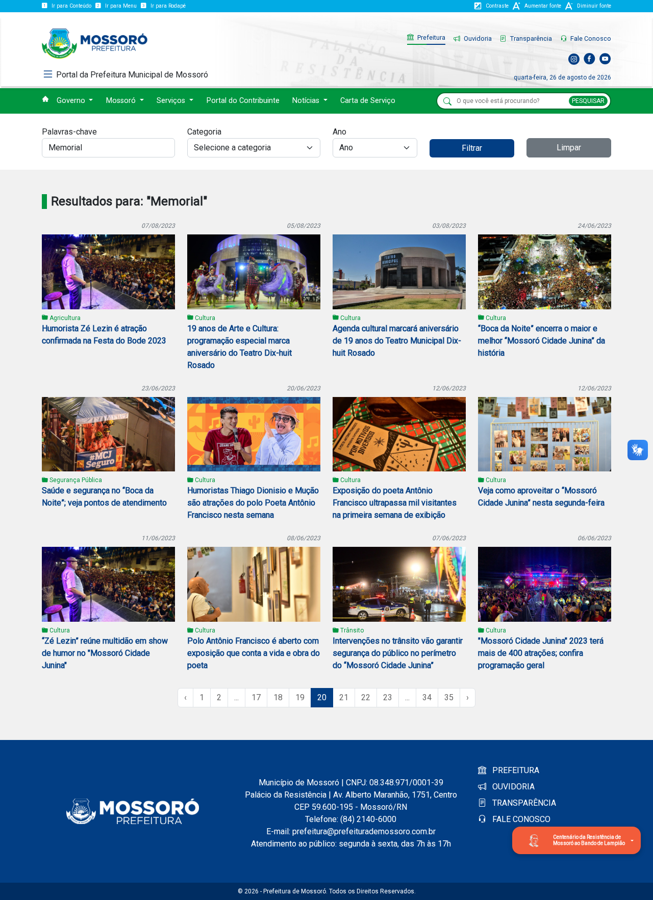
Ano (339, 132)
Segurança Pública (75, 480)
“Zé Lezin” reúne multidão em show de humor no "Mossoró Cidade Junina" (105, 653)
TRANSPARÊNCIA (523, 803)
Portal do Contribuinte (243, 100)
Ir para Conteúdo (71, 6)
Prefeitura (430, 37)
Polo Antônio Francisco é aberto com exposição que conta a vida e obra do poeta (253, 653)
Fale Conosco (590, 38)
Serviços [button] (172, 100)
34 (427, 697)
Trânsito (351, 630)
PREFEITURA (514, 770)
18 (278, 697)
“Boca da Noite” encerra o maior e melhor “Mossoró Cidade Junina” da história (541, 341)
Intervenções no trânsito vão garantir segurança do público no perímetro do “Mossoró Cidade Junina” (398, 653)
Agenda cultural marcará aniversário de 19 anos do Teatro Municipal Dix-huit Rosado (397, 341)
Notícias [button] (306, 100)
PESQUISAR (588, 100)
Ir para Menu (121, 6)
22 (365, 697)
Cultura (204, 318)
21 (343, 697)
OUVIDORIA (512, 786)
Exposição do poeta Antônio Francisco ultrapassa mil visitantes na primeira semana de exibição (395, 503)
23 (387, 697)
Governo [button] (72, 100)
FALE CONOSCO (520, 819)
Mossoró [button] (122, 100)
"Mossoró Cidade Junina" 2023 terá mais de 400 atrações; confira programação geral (541, 653)
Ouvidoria (477, 38)
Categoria (204, 132)
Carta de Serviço (367, 100)
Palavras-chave (69, 132)
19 (300, 697)
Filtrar (472, 148)
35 (449, 697)
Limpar (569, 147)
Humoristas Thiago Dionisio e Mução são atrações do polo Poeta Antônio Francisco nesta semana (253, 503)
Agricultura (64, 318)
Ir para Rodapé (168, 6)
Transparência (530, 38)
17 (256, 697)
